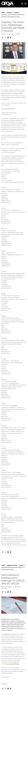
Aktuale (9, 12)
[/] (22, 3)
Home (3, 12)
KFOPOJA (4, 683)
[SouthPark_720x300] (14, 68)
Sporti (21, 565)
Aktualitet (9, 586)
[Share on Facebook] (3, 37)
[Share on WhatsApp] (8, 37)
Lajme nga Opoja (12, 565)
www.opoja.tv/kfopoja (12, 664)
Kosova (16, 12)
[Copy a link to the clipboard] (10, 37)
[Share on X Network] (5, 37)
